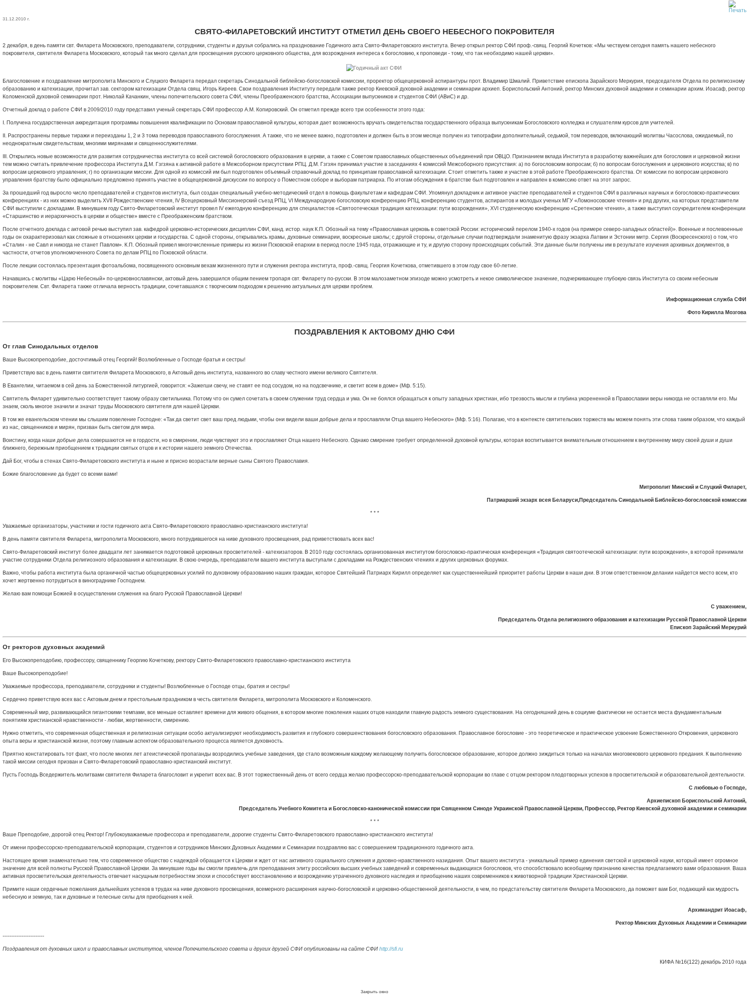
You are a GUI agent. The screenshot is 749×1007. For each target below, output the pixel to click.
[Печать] (737, 5)
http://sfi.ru (391, 949)
